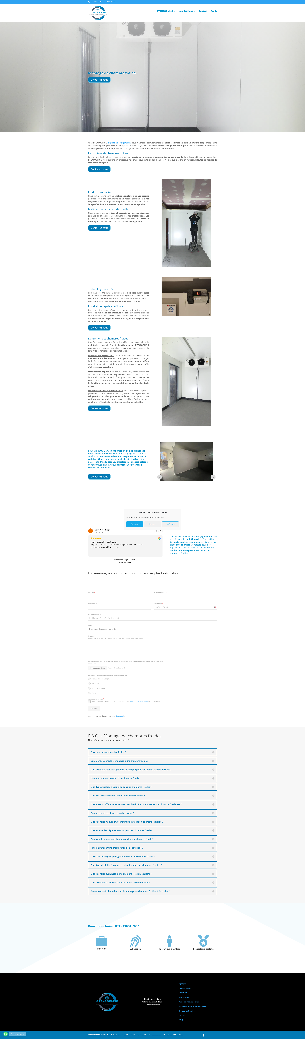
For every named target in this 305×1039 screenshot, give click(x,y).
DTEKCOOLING (165, 11)
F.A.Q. (214, 11)
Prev (159, 477)
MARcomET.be (178, 1035)
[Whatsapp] (5, 1034)
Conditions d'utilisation (130, 1035)
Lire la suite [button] (95, 553)
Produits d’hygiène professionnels (193, 1006)
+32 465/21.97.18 (108, 2)
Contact (203, 11)
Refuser (152, 524)
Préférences (170, 524)
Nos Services (186, 11)
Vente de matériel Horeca (189, 1002)
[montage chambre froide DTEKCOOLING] (186, 267)
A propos (182, 984)
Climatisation (184, 993)
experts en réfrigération (119, 142)
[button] (160, 531)
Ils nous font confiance (188, 1011)
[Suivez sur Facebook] (203, 1035)
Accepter (134, 524)
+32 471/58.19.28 (96, 2)
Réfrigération (184, 997)
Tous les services (185, 988)
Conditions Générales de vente (151, 1035)
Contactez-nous (99, 79)
